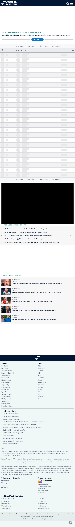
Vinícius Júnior (5, 401)
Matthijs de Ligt (6, 399)
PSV (39, 366)
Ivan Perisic (4, 366)
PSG (39, 394)
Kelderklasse (42, 506)
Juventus (41, 378)
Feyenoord (41, 368)
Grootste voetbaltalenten (10, 444)
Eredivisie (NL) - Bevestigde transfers (14, 430)
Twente (40, 370)
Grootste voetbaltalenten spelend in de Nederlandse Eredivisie (22, 427)
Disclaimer (44, 516)
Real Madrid (42, 382)
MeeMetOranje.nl (43, 508)
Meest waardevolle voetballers (12, 438)
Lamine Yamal (5, 403)
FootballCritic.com (43, 499)
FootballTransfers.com (8, 498)
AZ (39, 373)
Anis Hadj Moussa (6, 370)
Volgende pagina (43, 46)
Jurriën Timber (6, 396)
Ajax (39, 375)
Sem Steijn (4, 368)
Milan (40, 380)
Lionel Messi (5, 389)
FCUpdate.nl (5, 501)
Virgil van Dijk (5, 385)
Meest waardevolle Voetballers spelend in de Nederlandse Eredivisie (24, 422)
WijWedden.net (6, 506)
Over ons (5, 514)
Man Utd (40, 387)
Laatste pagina (55, 46)
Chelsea (40, 389)
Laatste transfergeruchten (11, 416)
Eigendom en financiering (51, 514)
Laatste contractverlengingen (12, 419)
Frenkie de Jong (6, 387)
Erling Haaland (5, 382)
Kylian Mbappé (6, 392)
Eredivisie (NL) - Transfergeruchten (13, 433)
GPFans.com (42, 501)
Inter (39, 392)
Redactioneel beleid (67, 514)
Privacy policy (36, 516)
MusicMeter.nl (42, 503)
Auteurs (51, 516)
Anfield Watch (5, 508)
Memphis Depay (6, 380)
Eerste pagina (19, 46)
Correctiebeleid (25, 516)
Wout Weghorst (6, 375)
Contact (39, 514)
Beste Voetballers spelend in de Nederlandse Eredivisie (19, 424)
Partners (12, 514)
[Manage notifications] (70, 522)
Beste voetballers (8, 435)
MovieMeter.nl (5, 503)
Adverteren (19, 514)
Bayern (40, 399)
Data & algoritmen (30, 514)
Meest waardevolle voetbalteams (13, 441)
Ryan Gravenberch (7, 406)
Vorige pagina (30, 46)
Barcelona (41, 385)
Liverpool (41, 396)
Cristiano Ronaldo (6, 394)
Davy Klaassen (6, 378)
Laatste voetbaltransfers (10, 413)
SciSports (26, 463)
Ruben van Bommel (7, 373)
